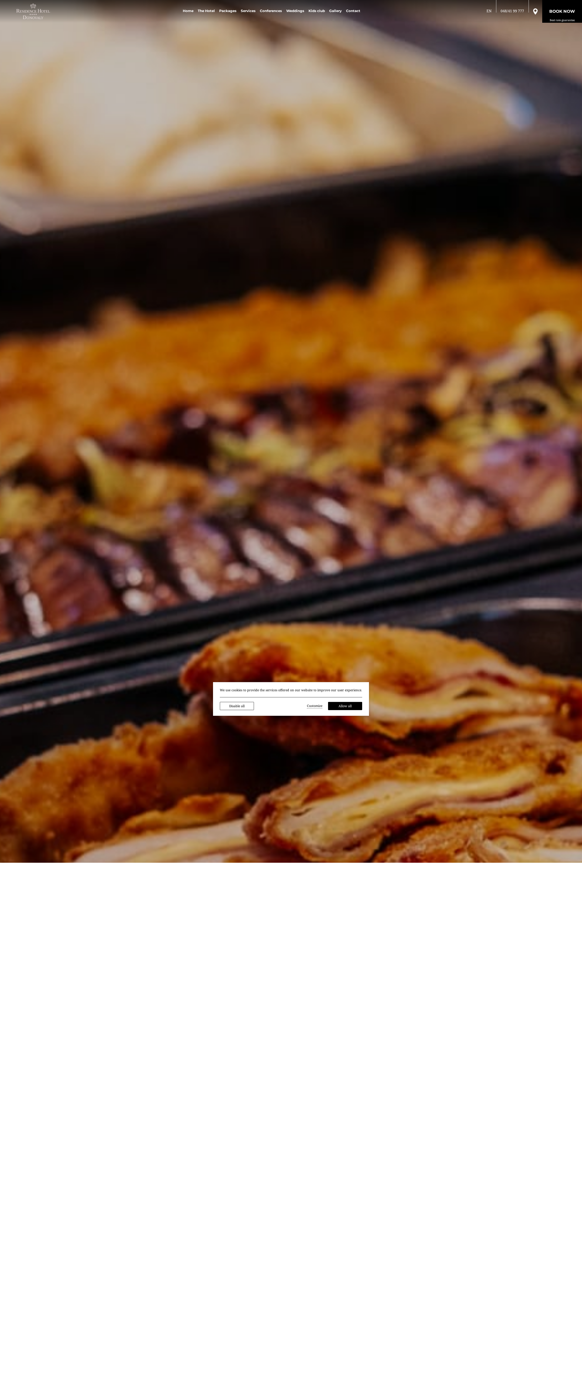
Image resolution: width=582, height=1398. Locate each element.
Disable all (237, 706)
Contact (353, 11)
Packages (227, 11)
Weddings (295, 11)
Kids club (317, 11)
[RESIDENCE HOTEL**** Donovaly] (34, 11)
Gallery (335, 11)
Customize (314, 706)
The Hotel (206, 11)
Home (188, 11)
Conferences (271, 11)
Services (248, 11)
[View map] (535, 11)
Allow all (345, 706)
